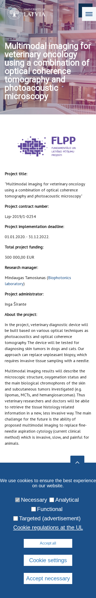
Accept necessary (48, 578)
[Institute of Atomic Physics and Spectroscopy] (25, 12)
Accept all (48, 543)
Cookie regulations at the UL (48, 527)
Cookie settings (48, 560)
